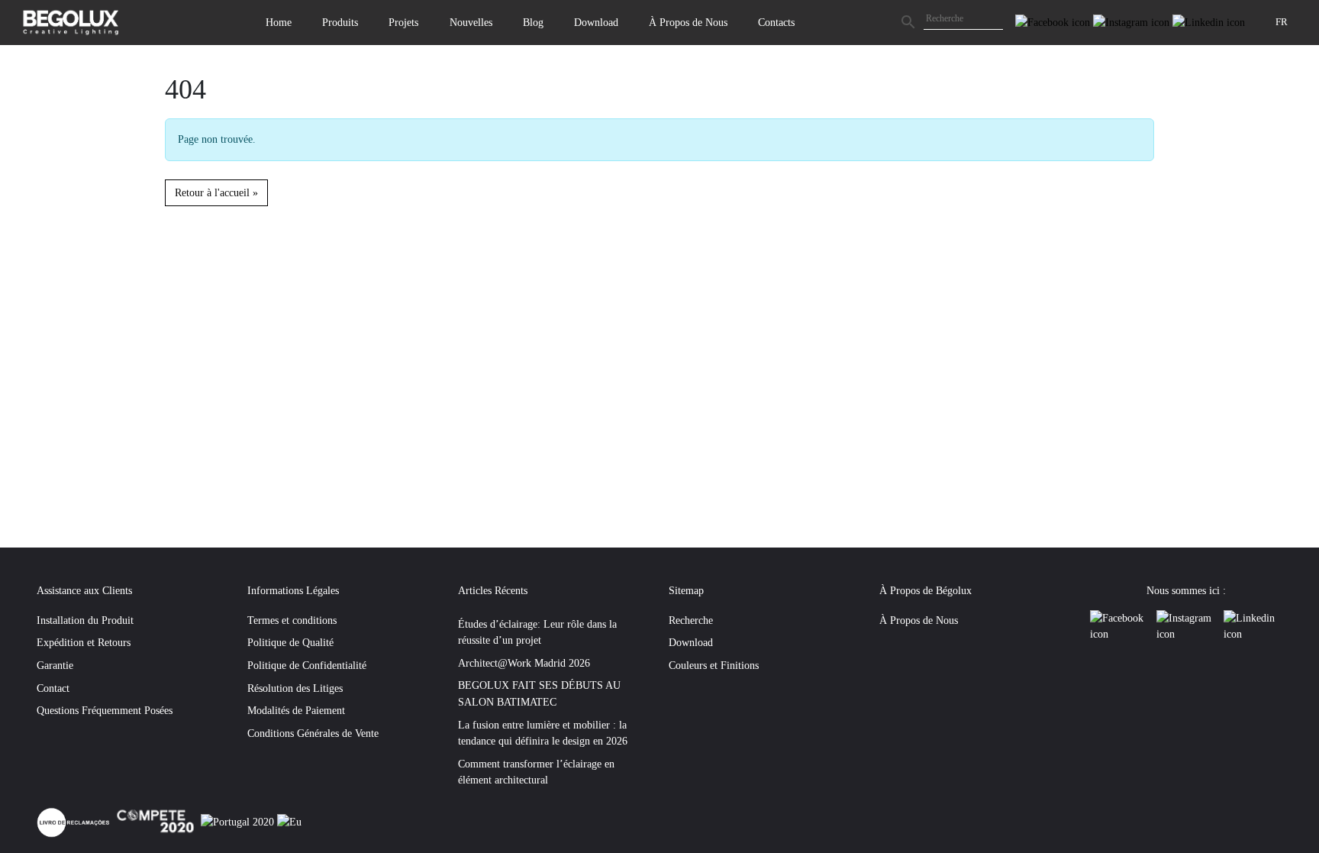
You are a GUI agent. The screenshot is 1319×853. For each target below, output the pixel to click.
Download (596, 22)
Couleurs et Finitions (714, 665)
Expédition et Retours (84, 642)
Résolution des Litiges (295, 688)
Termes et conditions (292, 620)
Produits (340, 22)
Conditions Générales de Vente (313, 733)
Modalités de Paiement (296, 710)
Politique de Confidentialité (306, 665)
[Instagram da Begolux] (1132, 21)
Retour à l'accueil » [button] (216, 192)
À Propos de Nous (688, 22)
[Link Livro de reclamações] (75, 821)
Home (279, 22)
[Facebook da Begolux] (1054, 21)
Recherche (691, 620)
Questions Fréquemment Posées (105, 710)
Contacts (776, 22)
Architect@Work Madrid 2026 (524, 663)
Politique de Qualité (290, 642)
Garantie (55, 665)
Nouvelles (471, 22)
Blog (533, 22)
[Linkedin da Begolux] (1208, 21)
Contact (53, 688)
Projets (403, 22)
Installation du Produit (85, 620)
